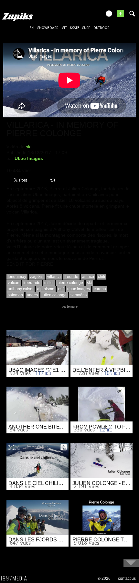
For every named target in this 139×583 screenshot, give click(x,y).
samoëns (78, 295)
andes (32, 295)
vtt (64, 28)
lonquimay (17, 276)
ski (32, 28)
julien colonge (54, 295)
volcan (13, 283)
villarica (54, 276)
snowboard (48, 28)
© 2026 (104, 578)
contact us (127, 578)
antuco (88, 276)
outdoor (101, 28)
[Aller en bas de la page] (131, 563)
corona (100, 289)
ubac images (78, 289)
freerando (31, 283)
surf (86, 28)
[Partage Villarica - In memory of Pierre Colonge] (53, 180)
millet (49, 283)
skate (74, 28)
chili (101, 276)
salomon (15, 295)
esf (60, 289)
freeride (71, 276)
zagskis (36, 276)
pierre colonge (70, 283)
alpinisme (45, 289)
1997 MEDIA (16, 578)
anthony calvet (20, 289)
